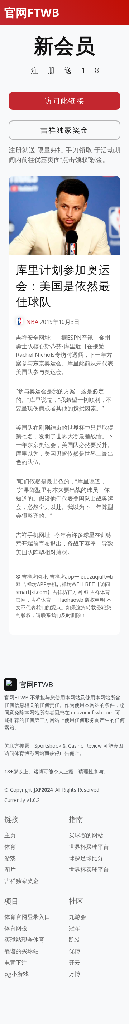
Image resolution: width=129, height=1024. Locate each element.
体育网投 (15, 928)
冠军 (74, 928)
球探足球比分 (86, 858)
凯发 (74, 940)
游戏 (10, 858)
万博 (74, 974)
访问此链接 (64, 100)
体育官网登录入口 (27, 917)
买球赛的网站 (86, 835)
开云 (74, 962)
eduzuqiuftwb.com (92, 712)
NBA (32, 322)
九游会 (77, 917)
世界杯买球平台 (89, 847)
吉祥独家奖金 (64, 130)
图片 (10, 869)
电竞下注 (15, 962)
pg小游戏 (16, 974)
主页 (10, 835)
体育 (10, 847)
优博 (74, 951)
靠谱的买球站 (21, 951)
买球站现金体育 (24, 940)
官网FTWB (31, 12)
